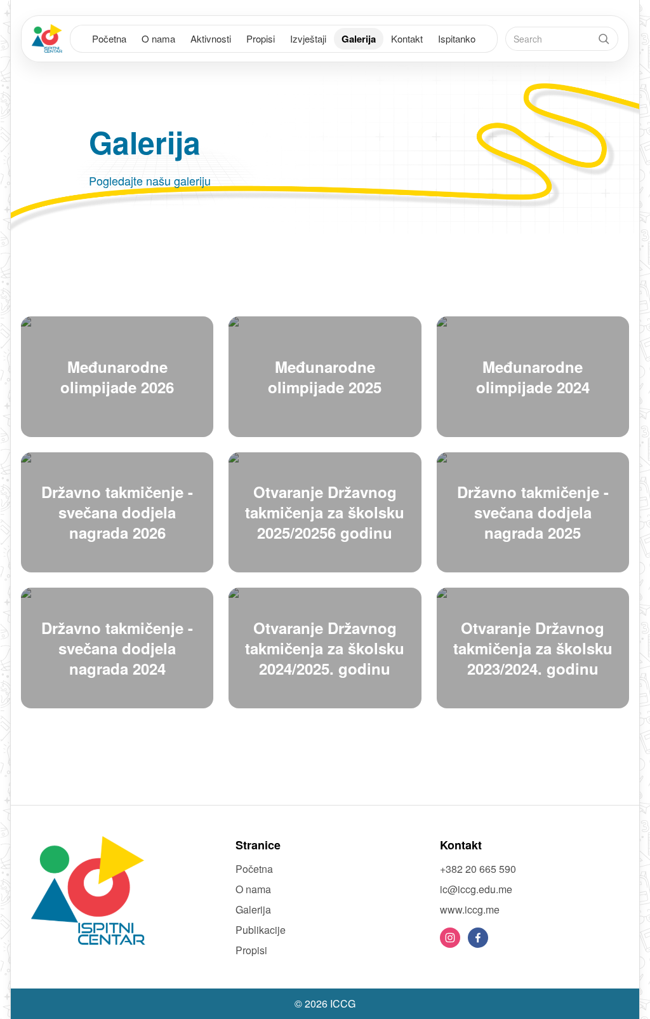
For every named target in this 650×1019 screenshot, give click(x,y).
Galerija (359, 39)
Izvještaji (308, 38)
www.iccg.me (470, 909)
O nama (158, 38)
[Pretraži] (603, 38)
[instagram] (450, 938)
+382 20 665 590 (478, 868)
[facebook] (478, 938)
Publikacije (260, 929)
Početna (109, 38)
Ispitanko (456, 38)
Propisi (260, 38)
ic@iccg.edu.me (476, 889)
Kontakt (407, 38)
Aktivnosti (210, 38)
